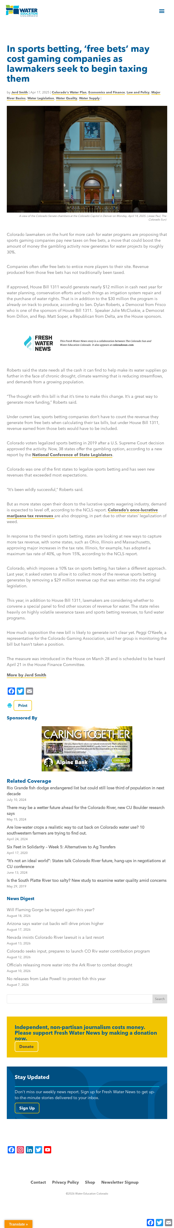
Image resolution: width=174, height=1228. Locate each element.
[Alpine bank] (87, 748)
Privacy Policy (65, 1182)
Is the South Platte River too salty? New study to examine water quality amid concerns (87, 880)
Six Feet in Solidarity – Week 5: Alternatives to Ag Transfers (61, 846)
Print (22, 705)
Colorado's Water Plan (69, 92)
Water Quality (66, 98)
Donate (26, 1046)
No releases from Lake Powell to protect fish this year (56, 981)
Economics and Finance (106, 92)
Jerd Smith (19, 92)
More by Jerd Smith (26, 675)
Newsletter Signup (120, 1182)
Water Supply (89, 98)
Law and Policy (138, 92)
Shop (90, 1182)
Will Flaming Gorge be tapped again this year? (50, 912)
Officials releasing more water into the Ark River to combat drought (69, 967)
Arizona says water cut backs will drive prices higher (55, 926)
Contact (38, 1182)
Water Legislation (40, 98)
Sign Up (27, 1108)
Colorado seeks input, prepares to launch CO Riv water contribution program (78, 953)
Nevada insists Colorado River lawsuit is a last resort (55, 940)
